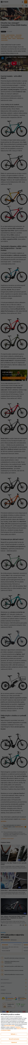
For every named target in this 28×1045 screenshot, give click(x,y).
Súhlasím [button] (14, 1034)
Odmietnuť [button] (14, 1042)
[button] (18, 1027)
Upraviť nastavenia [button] (14, 1039)
